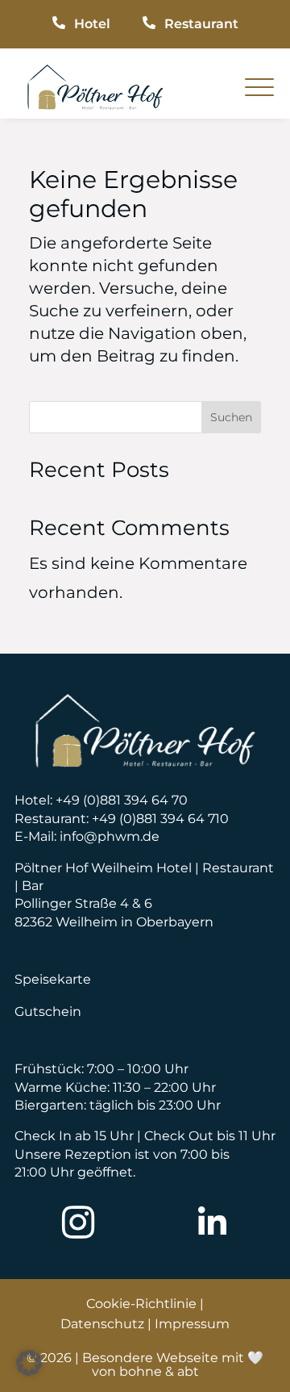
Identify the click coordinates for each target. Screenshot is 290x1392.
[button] (29, 1363)
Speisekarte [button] (52, 979)
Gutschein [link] (47, 1011)
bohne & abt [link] (159, 1371)
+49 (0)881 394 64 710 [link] (160, 818)
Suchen (231, 417)
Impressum (192, 1323)
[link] (95, 104)
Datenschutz (102, 1323)
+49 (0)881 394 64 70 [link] (122, 800)
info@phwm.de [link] (110, 836)
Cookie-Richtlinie (141, 1303)
